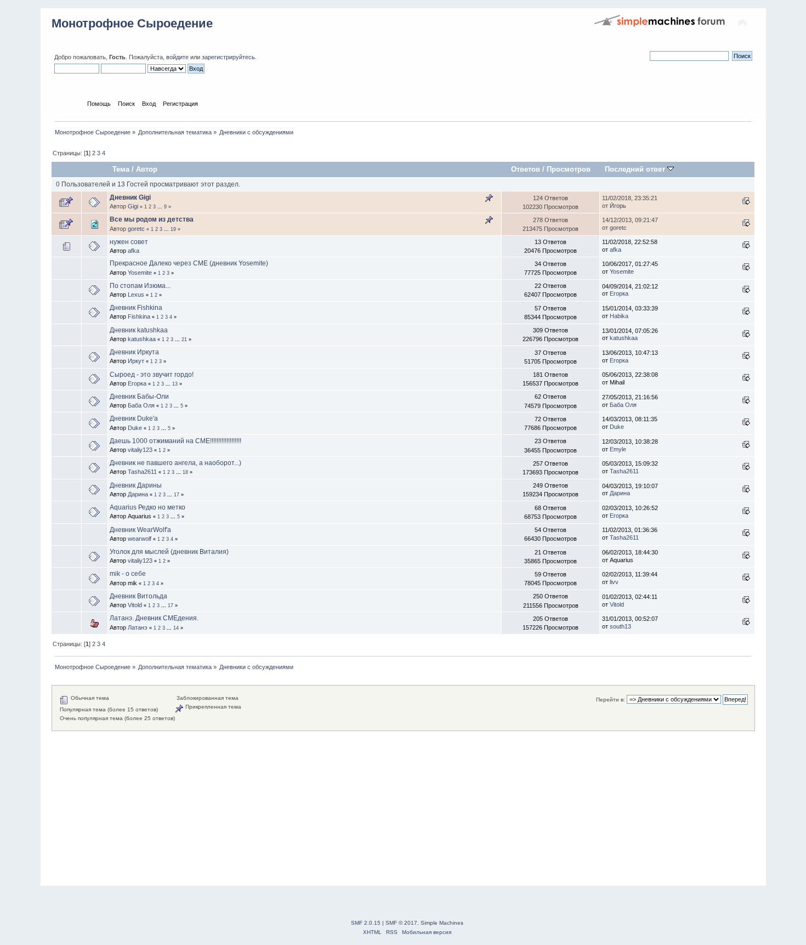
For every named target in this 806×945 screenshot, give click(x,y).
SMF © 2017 (401, 923)
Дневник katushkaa (139, 330)
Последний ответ (636, 169)
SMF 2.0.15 (366, 923)
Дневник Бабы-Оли (139, 396)
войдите (177, 57)
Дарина (138, 494)
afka (133, 250)
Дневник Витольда (138, 596)
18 (185, 472)
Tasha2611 (142, 471)
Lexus (136, 294)
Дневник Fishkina (136, 308)
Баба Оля (141, 405)
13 (175, 384)
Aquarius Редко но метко (147, 507)
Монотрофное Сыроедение (132, 23)
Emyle (618, 449)
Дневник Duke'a (134, 418)
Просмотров (569, 169)
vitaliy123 (140, 449)
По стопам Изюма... (140, 286)
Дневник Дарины (136, 485)
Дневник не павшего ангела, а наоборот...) (175, 463)
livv (614, 582)
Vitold (135, 605)
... (160, 207)
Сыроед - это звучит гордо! (152, 374)
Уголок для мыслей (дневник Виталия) (169, 552)
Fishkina (139, 316)
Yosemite (140, 272)
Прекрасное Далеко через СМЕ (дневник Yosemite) (189, 263)
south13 (620, 626)
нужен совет (129, 242)
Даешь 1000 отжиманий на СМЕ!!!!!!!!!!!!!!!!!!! (175, 441)
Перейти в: (610, 700)
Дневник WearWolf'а (140, 530)
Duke (135, 428)
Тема (120, 169)
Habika (619, 316)
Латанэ (137, 627)
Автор (146, 169)
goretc (136, 228)
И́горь (618, 205)
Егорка (619, 293)
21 (184, 339)
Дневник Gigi (130, 197)
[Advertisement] (380, 808)
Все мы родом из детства (152, 219)
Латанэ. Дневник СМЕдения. (154, 618)
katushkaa (142, 339)
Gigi (133, 206)
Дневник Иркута (134, 352)
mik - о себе (128, 574)
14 (176, 628)
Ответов (525, 169)
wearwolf (139, 538)
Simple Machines (442, 923)
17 (176, 494)
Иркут (136, 361)
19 (173, 229)
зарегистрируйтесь (228, 57)
